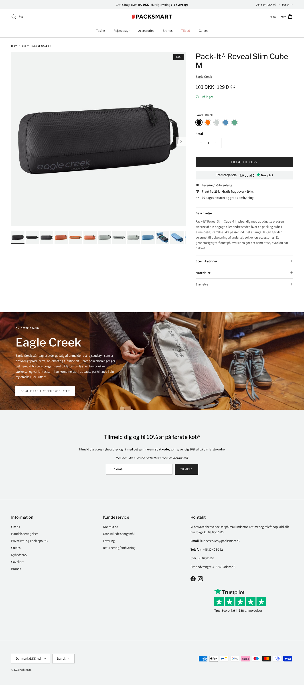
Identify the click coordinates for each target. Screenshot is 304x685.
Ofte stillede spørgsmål (119, 534)
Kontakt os (110, 527)
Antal (199, 133)
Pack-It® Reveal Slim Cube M (36, 45)
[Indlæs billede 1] (98, 139)
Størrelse (202, 284)
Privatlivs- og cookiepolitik (29, 541)
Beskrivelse (204, 213)
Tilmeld (186, 469)
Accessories (146, 30)
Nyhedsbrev (19, 555)
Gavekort (17, 562)
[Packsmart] (152, 17)
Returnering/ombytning (119, 548)
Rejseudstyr (122, 30)
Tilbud (185, 30)
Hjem (14, 45)
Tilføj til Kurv (244, 162)
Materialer (203, 273)
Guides (203, 30)
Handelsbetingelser (24, 534)
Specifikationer (206, 261)
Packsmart (25, 669)
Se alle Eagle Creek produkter (45, 391)
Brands (167, 30)
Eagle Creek (204, 76)
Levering (109, 541)
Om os (15, 527)
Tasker (100, 30)
